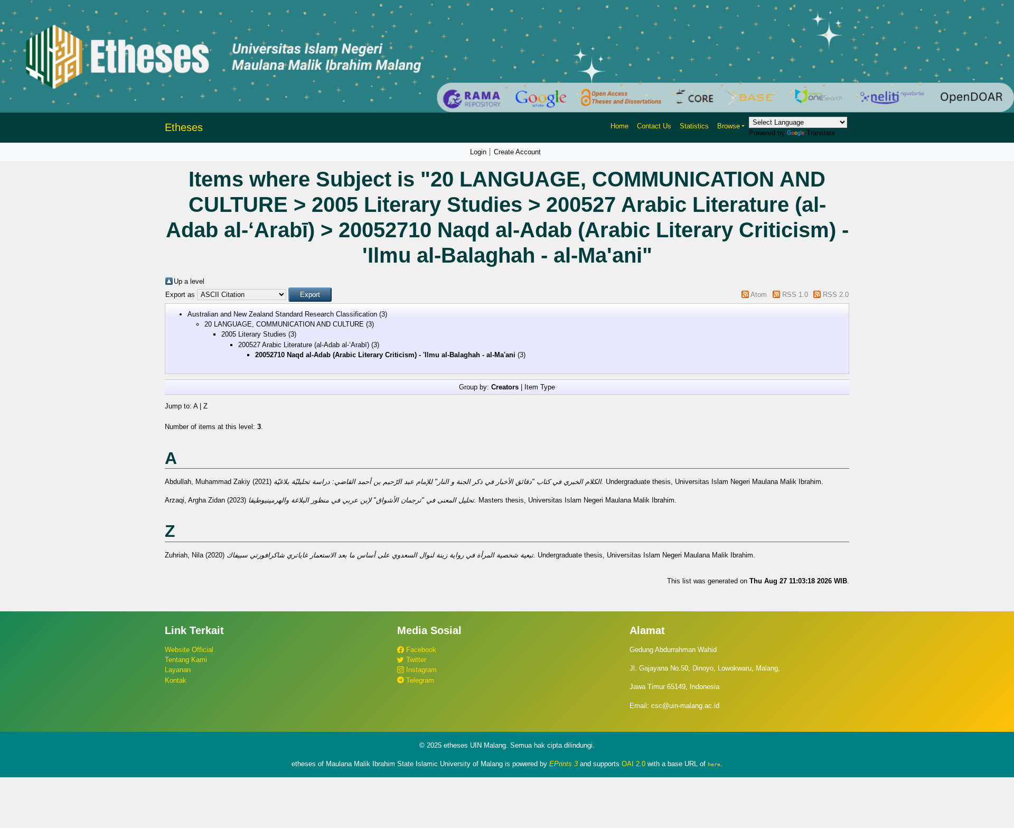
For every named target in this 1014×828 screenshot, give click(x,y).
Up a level (189, 281)
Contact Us (654, 126)
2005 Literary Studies (253, 334)
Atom (758, 295)
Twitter (415, 660)
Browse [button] (728, 126)
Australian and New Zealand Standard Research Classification (282, 314)
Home (619, 126)
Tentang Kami (186, 660)
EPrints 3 (563, 764)
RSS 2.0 (836, 295)
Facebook (420, 650)
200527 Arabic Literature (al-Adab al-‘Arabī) (303, 345)
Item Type (539, 387)
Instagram (420, 670)
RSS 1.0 (795, 295)
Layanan (178, 670)
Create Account (517, 152)
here (714, 764)
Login (478, 152)
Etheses (184, 127)
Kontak (175, 680)
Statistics (694, 126)
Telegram (419, 680)
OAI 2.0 (633, 764)
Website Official (189, 650)
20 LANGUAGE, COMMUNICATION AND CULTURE (284, 324)
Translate (820, 133)
